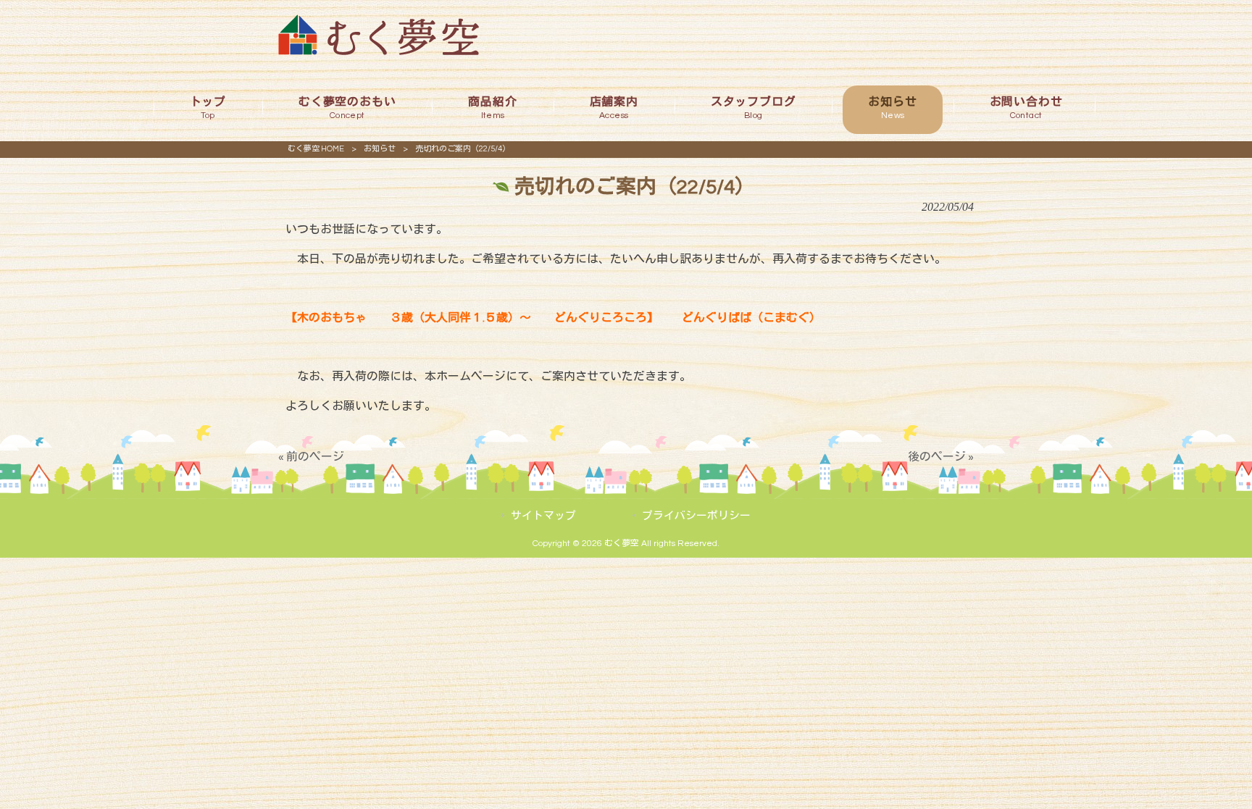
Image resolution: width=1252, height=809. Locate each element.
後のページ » (941, 457)
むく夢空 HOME (316, 149)
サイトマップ (543, 516)
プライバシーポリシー (696, 516)
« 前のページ (311, 457)
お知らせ (380, 149)
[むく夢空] (378, 51)
